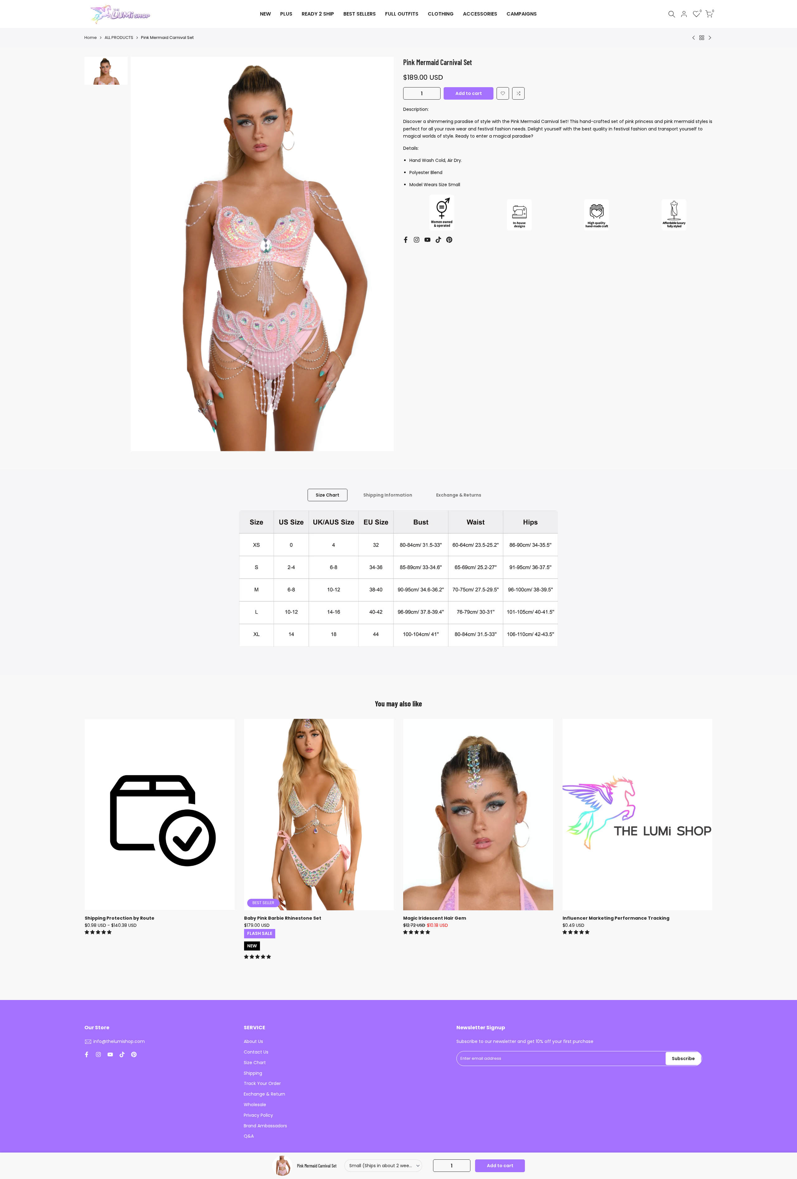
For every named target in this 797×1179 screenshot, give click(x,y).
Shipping (253, 1073)
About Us (253, 1041)
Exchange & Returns (458, 495)
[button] (503, 93)
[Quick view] (229, 754)
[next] (381, 254)
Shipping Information (387, 495)
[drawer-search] (671, 14)
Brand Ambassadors (265, 1126)
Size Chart (327, 495)
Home (90, 37)
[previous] (143, 254)
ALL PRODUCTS (119, 37)
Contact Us (256, 1052)
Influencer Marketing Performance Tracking (616, 918)
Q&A (249, 1136)
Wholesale (255, 1104)
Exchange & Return (264, 1094)
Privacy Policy (258, 1115)
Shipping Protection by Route (119, 918)
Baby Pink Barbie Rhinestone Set (282, 918)
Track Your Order (262, 1083)
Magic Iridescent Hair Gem (434, 918)
